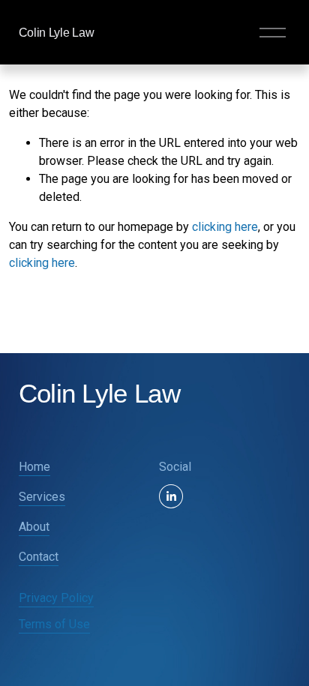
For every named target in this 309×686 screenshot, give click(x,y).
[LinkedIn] (171, 496)
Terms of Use (54, 624)
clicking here (225, 227)
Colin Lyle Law (56, 32)
